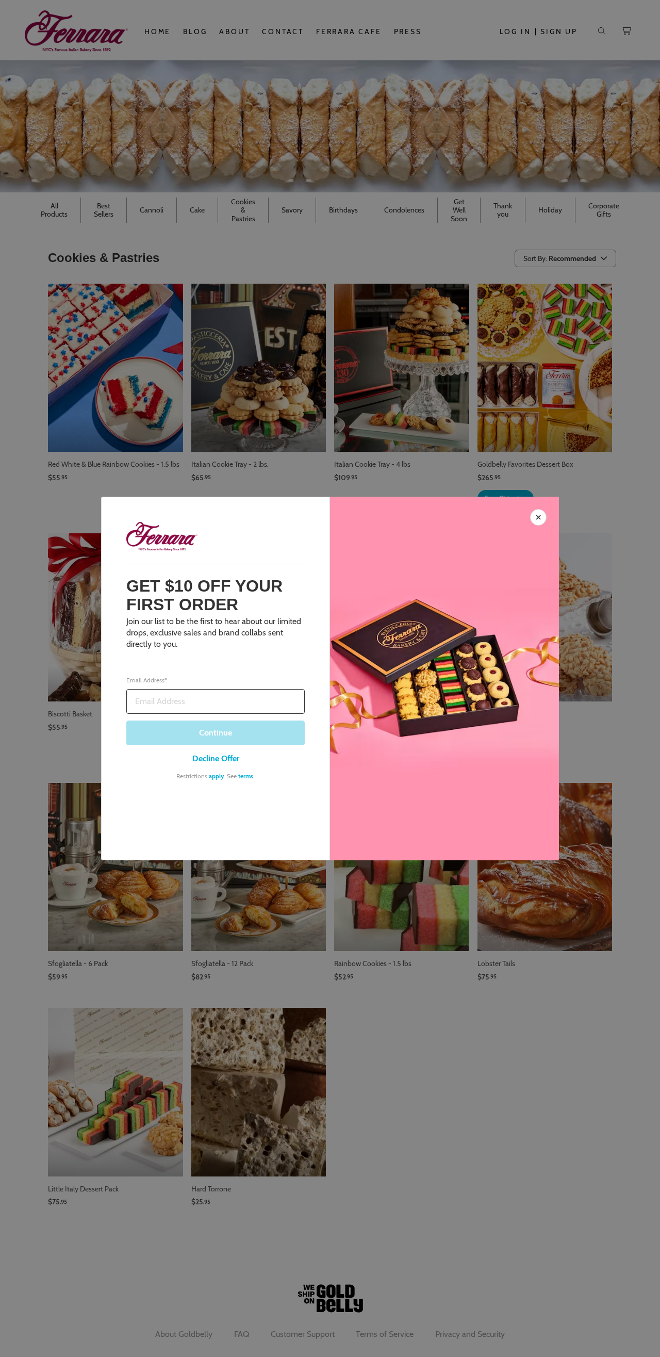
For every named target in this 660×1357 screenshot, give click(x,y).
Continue (215, 733)
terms (245, 776)
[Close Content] (538, 517)
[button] (330, 678)
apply (216, 776)
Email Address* (146, 680)
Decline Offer (215, 758)
